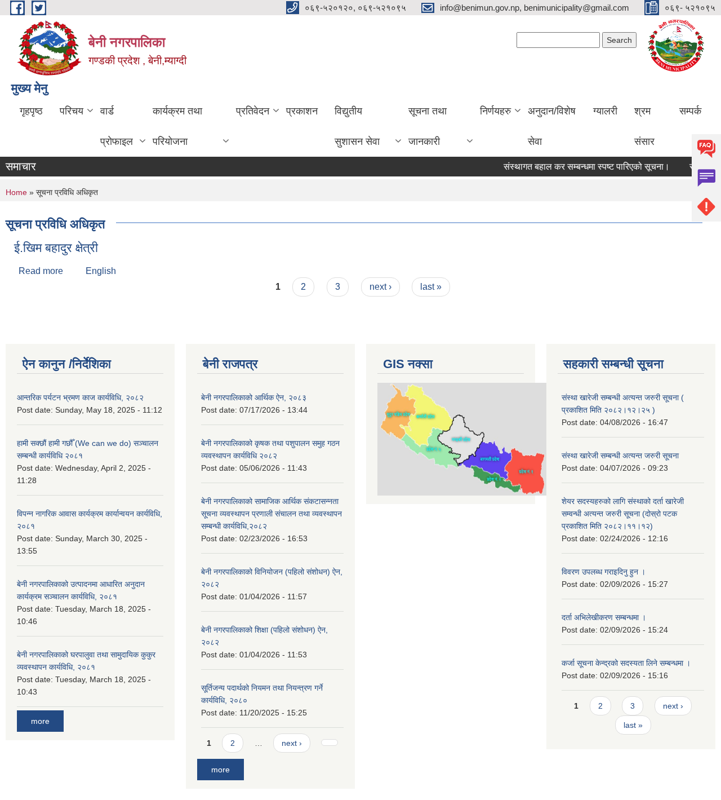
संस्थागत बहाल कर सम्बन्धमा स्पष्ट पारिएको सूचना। (580, 166)
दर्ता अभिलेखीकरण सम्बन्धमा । (604, 617)
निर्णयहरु (495, 111)
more (40, 721)
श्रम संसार (644, 126)
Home (16, 192)
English (101, 271)
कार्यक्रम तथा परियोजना (177, 126)
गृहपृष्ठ (31, 111)
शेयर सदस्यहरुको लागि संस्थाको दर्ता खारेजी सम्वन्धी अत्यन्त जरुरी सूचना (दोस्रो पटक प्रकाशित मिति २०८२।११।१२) (623, 514)
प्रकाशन (302, 111)
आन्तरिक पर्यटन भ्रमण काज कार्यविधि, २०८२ (80, 397)
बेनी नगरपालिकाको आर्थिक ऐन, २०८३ (253, 397)
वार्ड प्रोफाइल (116, 126)
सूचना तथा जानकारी (427, 126)
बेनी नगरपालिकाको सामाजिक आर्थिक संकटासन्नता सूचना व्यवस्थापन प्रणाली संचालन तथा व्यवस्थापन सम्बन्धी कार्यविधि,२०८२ (271, 514)
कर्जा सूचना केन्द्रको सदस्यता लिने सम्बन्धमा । (626, 663)
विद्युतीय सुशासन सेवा (357, 126)
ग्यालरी (605, 111)
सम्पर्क (690, 111)
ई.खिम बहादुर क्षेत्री (56, 248)
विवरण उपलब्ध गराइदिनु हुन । (604, 571)
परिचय (71, 111)
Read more (41, 271)
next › (380, 286)
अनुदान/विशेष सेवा (552, 126)
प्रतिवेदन (252, 111)
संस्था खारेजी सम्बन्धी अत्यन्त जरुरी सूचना (620, 455)
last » (431, 286)
